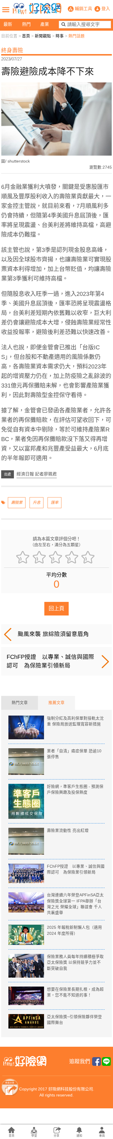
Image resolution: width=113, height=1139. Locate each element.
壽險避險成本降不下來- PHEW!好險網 (36, 8)
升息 (36, 502)
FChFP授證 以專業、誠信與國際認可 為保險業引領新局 (50, 661)
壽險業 (16, 502)
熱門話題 (76, 36)
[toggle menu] (6, 9)
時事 (60, 36)
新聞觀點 (43, 36)
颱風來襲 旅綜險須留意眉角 (53, 634)
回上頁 (56, 608)
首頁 (26, 36)
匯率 (54, 502)
